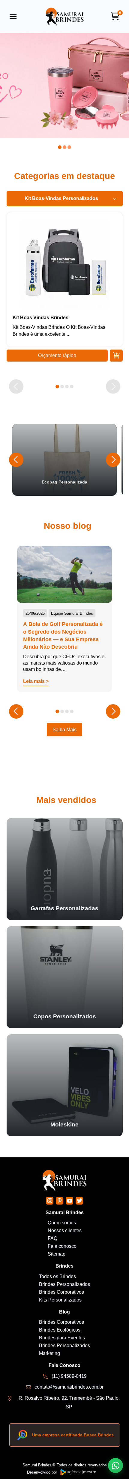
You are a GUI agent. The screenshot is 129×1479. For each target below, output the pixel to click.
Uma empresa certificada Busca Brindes (73, 1434)
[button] (13, 16)
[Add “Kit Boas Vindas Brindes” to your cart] (116, 356)
